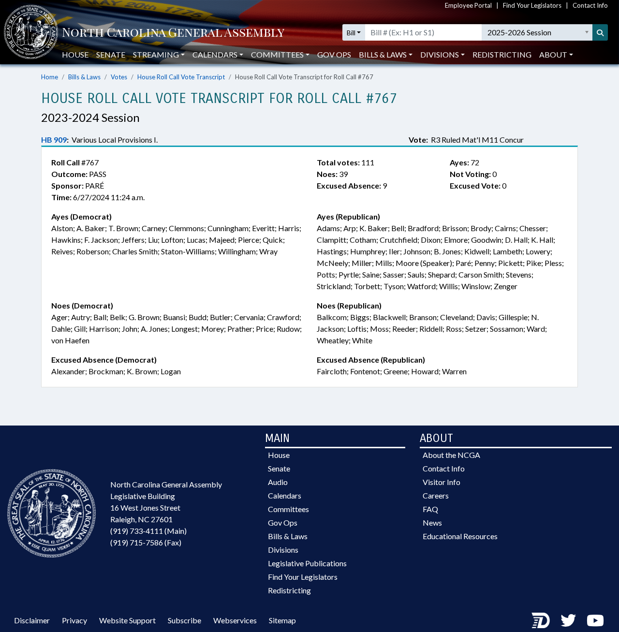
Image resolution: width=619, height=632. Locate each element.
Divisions (283, 549)
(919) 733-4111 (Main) (148, 530)
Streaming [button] (156, 54)
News (432, 522)
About (553, 54)
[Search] (600, 32)
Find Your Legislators (532, 5)
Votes (119, 77)
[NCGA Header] (173, 32)
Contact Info (590, 5)
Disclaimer (32, 620)
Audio (278, 481)
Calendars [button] (214, 54)
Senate (110, 54)
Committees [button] (277, 54)
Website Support (127, 620)
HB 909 (54, 139)
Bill (351, 33)
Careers (436, 495)
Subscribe (184, 620)
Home (49, 77)
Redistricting (501, 54)
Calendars (284, 495)
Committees (288, 509)
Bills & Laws (84, 77)
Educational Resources (460, 536)
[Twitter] (568, 620)
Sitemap (282, 620)
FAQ (430, 509)
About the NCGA (451, 454)
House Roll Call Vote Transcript (181, 77)
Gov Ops (334, 54)
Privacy (74, 620)
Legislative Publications (307, 563)
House (75, 54)
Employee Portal (468, 5)
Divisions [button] (439, 54)
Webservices (235, 620)
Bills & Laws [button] (383, 54)
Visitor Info (441, 481)
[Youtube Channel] (595, 620)
